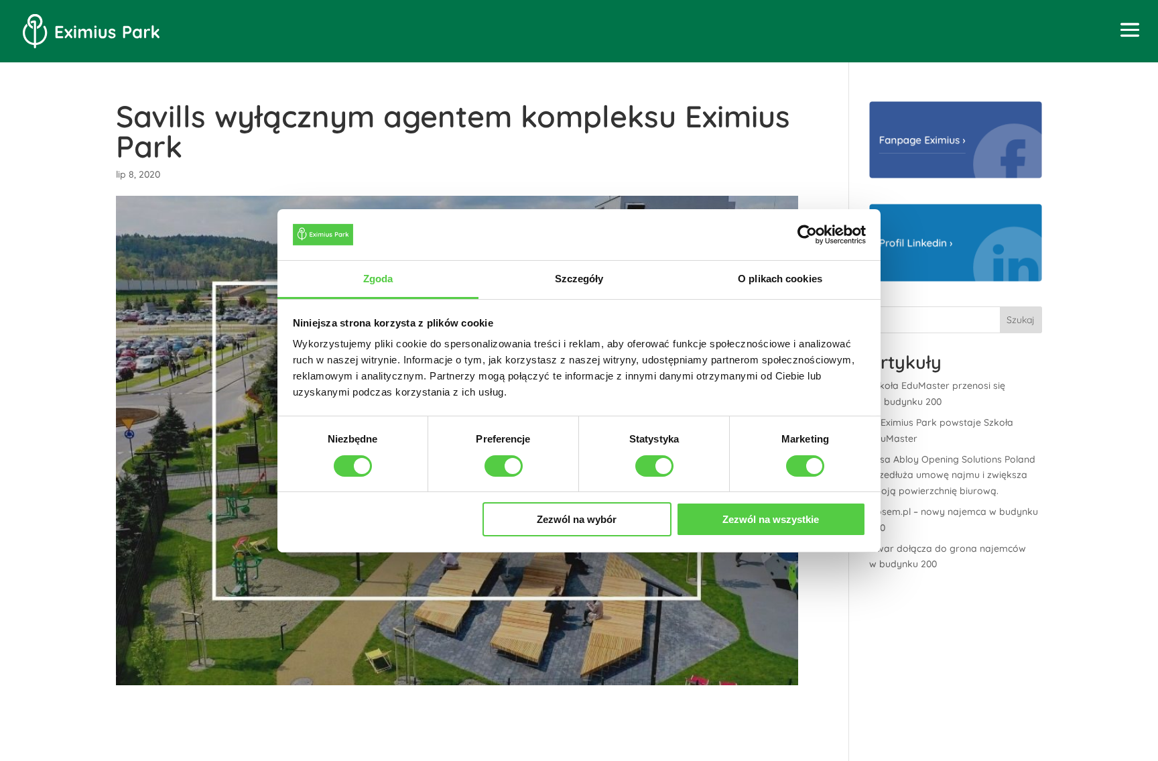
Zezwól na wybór (577, 519)
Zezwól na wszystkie (770, 519)
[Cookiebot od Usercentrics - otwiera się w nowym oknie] (807, 235)
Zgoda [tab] (378, 278)
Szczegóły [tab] (579, 278)
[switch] (504, 466)
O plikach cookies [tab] (780, 278)
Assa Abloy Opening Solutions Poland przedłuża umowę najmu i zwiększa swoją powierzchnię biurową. (952, 475)
